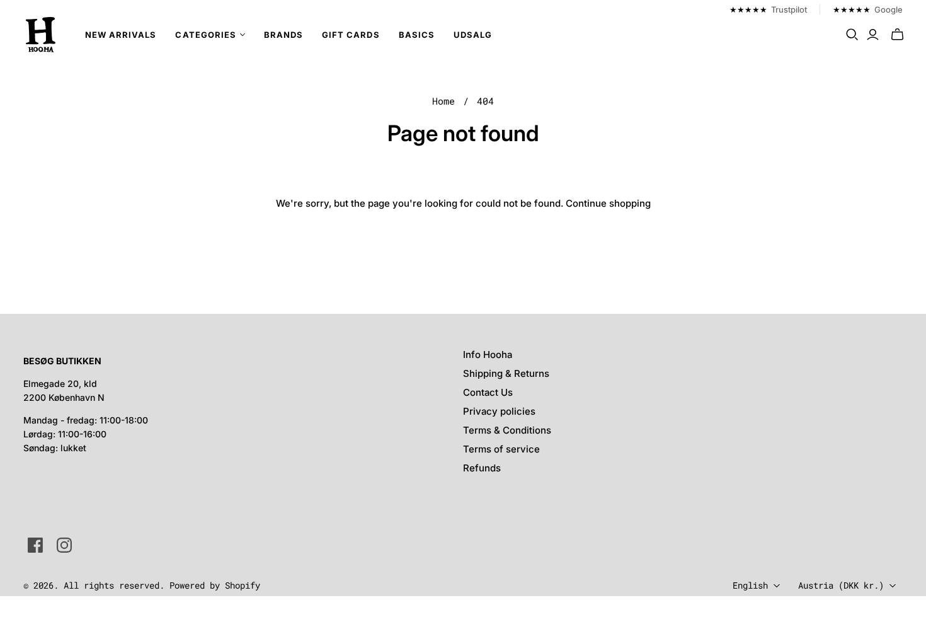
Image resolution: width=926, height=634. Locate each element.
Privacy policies (499, 411)
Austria (841, 585)
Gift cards (350, 35)
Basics (417, 35)
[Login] (872, 35)
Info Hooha (487, 354)
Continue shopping (608, 203)
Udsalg (473, 35)
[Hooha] (41, 35)
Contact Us (488, 392)
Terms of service (501, 449)
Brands (283, 35)
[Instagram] (64, 545)
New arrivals (120, 35)
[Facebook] (35, 545)
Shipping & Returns (506, 373)
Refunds (482, 468)
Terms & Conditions (507, 430)
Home (443, 101)
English (750, 585)
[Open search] (852, 34)
